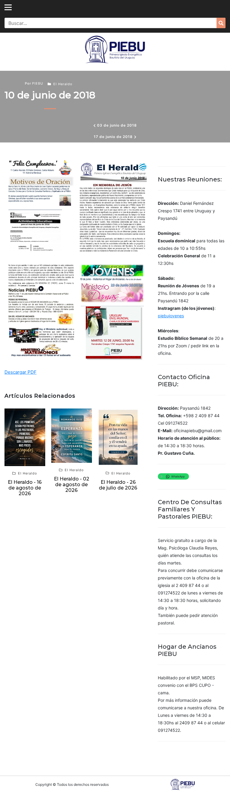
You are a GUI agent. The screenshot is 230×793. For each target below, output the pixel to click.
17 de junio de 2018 (113, 136)
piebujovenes (171, 315)
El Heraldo (62, 84)
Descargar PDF (20, 372)
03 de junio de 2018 (117, 125)
